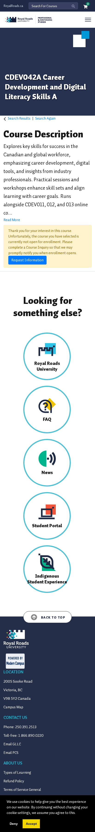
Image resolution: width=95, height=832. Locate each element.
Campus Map (13, 707)
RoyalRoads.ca (13, 5)
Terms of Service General (22, 789)
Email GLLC (12, 744)
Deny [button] (14, 824)
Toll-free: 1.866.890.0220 (23, 735)
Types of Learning (17, 772)
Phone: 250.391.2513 (19, 727)
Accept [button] (31, 824)
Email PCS (10, 752)
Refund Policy (13, 781)
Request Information (27, 260)
